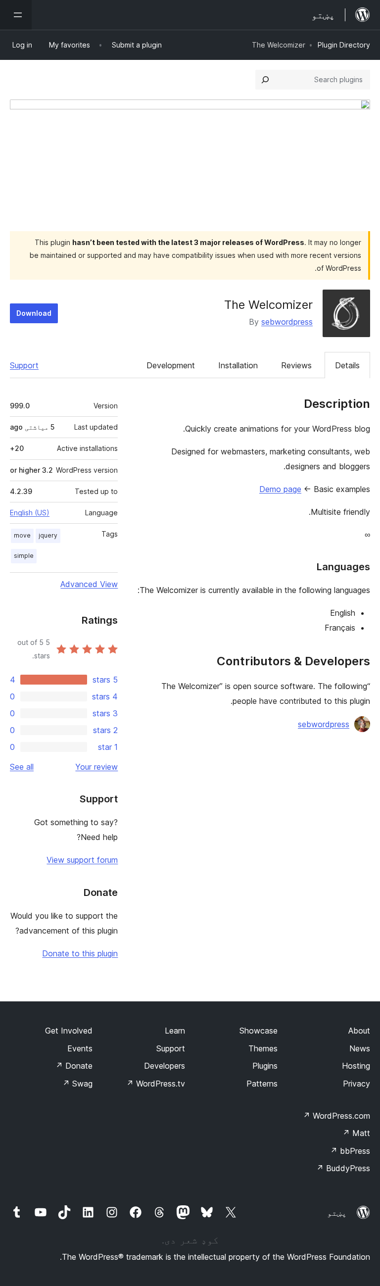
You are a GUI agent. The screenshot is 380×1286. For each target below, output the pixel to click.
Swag (77, 1083)
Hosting (356, 1066)
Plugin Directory (344, 45)
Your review (96, 767)
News (359, 1048)
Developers (164, 1066)
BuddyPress (343, 1168)
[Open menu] (16, 15)
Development (170, 365)
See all (22, 767)
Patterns (262, 1083)
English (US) (29, 512)
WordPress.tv (155, 1083)
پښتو (337, 1213)
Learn (175, 1031)
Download (33, 313)
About (359, 1031)
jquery (48, 535)
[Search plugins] (265, 80)
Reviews (296, 365)
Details (347, 365)
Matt (356, 1133)
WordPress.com (336, 1116)
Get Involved (69, 1031)
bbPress (350, 1151)
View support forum (82, 860)
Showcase (258, 1031)
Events (80, 1048)
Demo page (280, 489)
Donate (74, 1066)
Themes (263, 1048)
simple (24, 555)
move (22, 535)
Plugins (265, 1066)
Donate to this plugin (80, 953)
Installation (238, 365)
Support (24, 365)
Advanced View (89, 584)
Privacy (356, 1083)
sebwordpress (287, 322)
